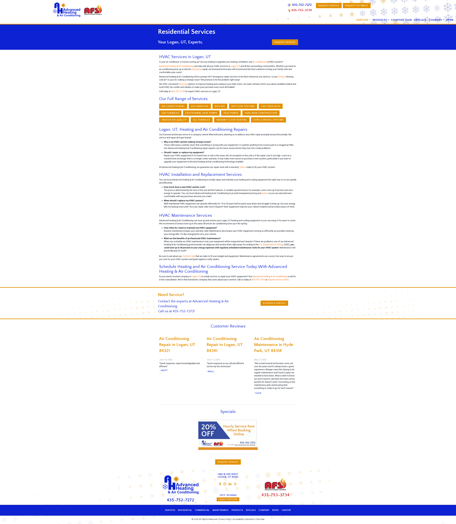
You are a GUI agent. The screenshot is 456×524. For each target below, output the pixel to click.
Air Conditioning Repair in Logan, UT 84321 (177, 344)
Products (380, 20)
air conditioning (260, 62)
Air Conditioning (173, 106)
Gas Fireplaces (270, 106)
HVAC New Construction (261, 113)
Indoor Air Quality (174, 120)
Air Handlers (200, 106)
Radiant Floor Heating (231, 120)
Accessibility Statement (244, 519)
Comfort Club (401, 20)
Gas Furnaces (170, 113)
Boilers (220, 106)
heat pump (197, 69)
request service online (278, 279)
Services (362, 20)
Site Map (260, 519)
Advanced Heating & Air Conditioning (176, 66)
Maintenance (220, 510)
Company (435, 20)
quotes (264, 193)
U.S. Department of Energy (271, 244)
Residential (185, 510)
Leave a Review (228, 499)
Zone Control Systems (268, 120)
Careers (286, 510)
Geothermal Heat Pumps (201, 113)
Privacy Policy (224, 519)
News (450, 20)
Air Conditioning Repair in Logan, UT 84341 (225, 344)
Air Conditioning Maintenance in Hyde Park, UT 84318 (273, 344)
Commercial (202, 510)
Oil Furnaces (201, 120)
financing (183, 84)
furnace (282, 76)
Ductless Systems (243, 106)
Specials (420, 20)
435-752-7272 (177, 91)
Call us (243, 167)
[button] (369, 20)
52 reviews (232, 495)
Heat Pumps (230, 113)
